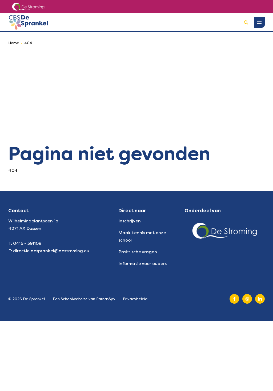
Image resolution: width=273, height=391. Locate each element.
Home (13, 42)
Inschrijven (129, 221)
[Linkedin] (260, 299)
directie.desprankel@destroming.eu (51, 251)
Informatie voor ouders (142, 263)
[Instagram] (247, 299)
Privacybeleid (135, 298)
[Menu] (259, 22)
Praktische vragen (137, 252)
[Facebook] (234, 299)
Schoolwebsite (74, 298)
